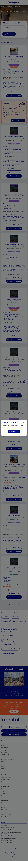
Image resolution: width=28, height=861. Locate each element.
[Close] (23, 422)
